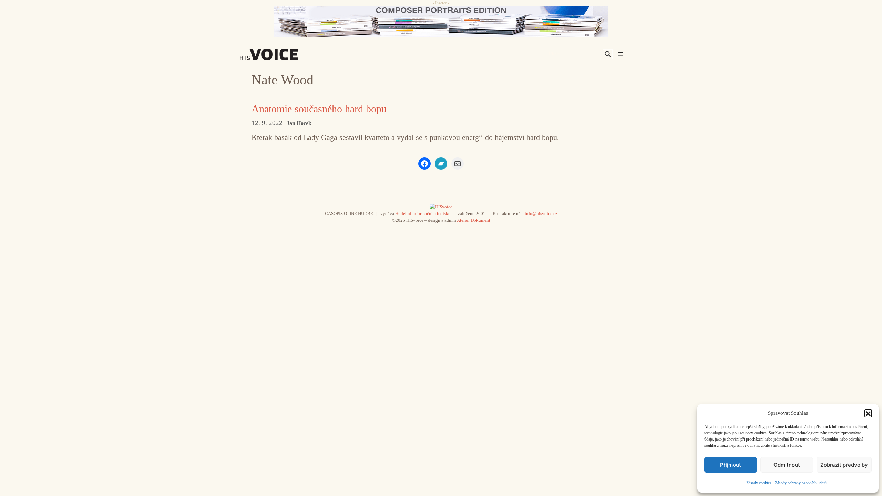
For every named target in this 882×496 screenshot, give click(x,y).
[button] (868, 413)
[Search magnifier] (608, 54)
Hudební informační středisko (423, 213)
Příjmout (730, 465)
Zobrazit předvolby (844, 465)
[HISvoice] (284, 54)
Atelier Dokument (473, 220)
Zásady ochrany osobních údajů (801, 482)
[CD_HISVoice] (441, 21)
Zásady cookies (758, 482)
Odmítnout (786, 465)
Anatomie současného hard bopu (319, 108)
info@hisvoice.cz (541, 213)
